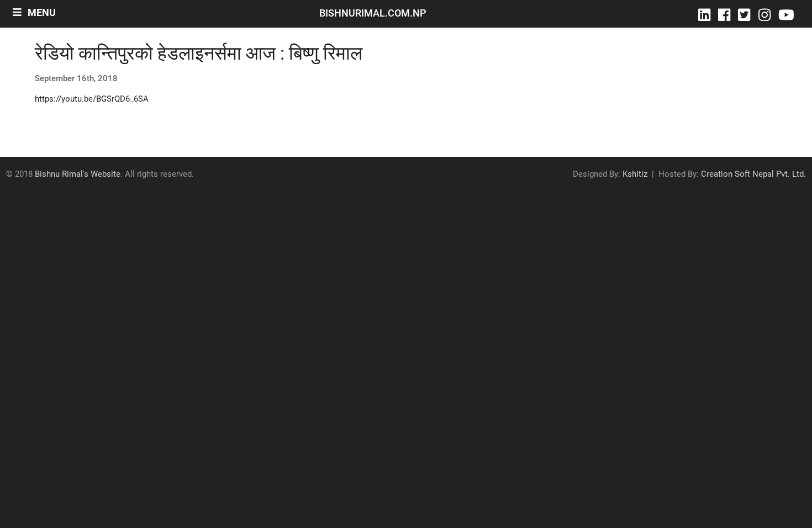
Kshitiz (635, 174)
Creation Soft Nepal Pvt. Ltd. (753, 174)
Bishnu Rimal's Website (77, 174)
